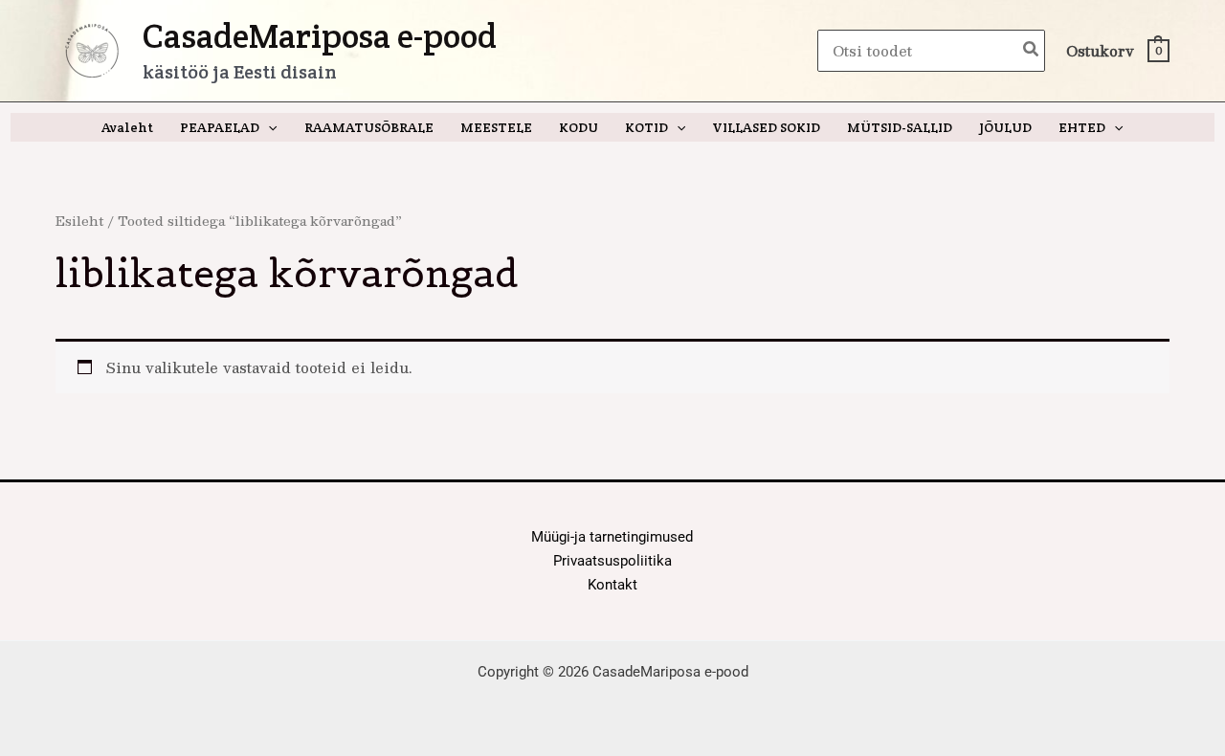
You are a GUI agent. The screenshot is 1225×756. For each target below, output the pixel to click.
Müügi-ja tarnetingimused (612, 536)
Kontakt (612, 584)
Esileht (79, 221)
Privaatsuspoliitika (612, 560)
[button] (268, 127)
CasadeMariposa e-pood (320, 35)
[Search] (1031, 51)
